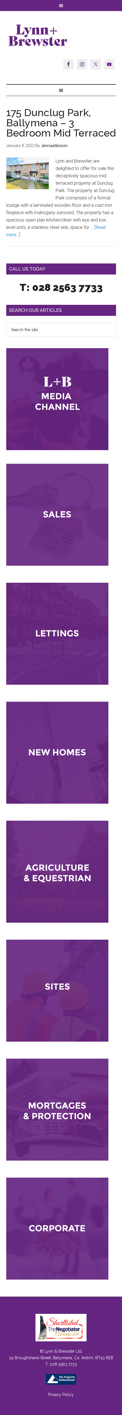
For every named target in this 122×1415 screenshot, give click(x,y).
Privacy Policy (61, 1394)
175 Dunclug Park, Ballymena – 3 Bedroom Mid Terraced (61, 123)
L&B (61, 35)
